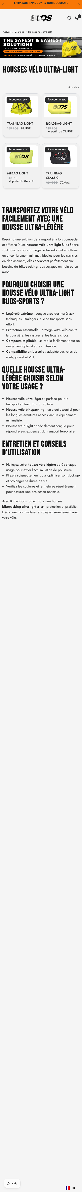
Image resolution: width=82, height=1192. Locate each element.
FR (73, 1188)
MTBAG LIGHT (17, 173)
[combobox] (70, 1188)
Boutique (19, 32)
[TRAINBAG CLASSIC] (60, 156)
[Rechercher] (69, 18)
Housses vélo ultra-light (40, 32)
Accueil (7, 32)
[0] (76, 18)
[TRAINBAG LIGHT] (21, 106)
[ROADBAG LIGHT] (60, 106)
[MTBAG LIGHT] (21, 156)
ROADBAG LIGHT (59, 123)
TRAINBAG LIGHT (20, 123)
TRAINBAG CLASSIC (54, 175)
